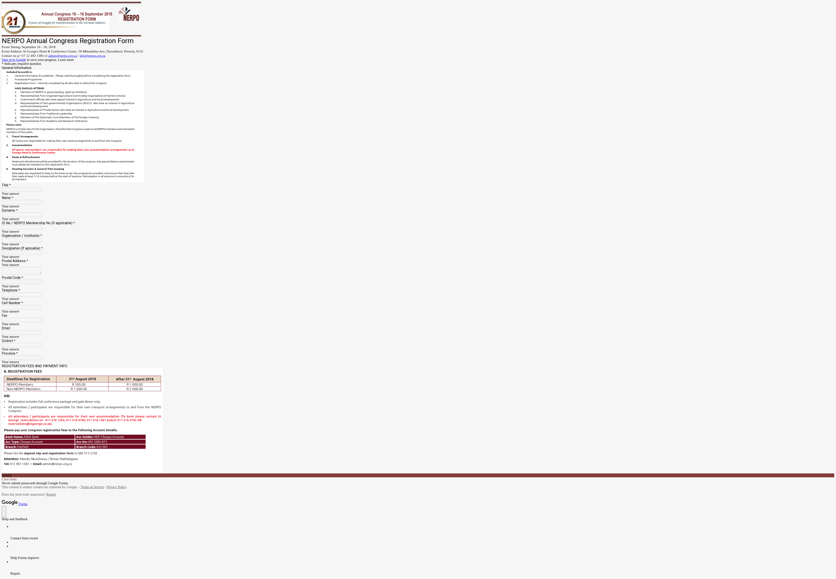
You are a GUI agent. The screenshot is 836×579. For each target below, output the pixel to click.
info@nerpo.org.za (92, 55)
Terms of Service (92, 487)
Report (51, 494)
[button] (418, 475)
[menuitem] (422, 532)
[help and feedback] (4, 511)
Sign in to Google (14, 60)
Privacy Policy (117, 487)
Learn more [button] (66, 60)
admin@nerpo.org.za (62, 55)
